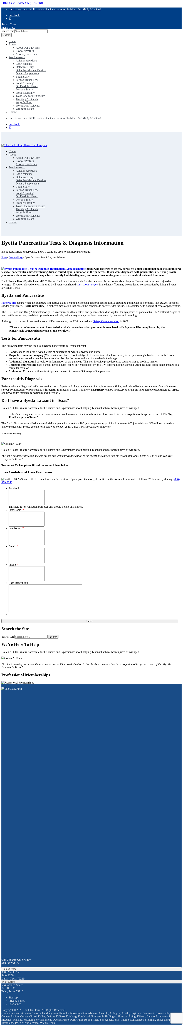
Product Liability (25, 92)
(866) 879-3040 (10, 962)
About (12, 44)
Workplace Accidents (28, 105)
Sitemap (13, 997)
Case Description (18, 582)
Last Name (16, 528)
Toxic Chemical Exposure (30, 95)
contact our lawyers (87, 284)
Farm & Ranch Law (27, 79)
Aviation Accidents (26, 60)
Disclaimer (15, 1003)
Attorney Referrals (26, 54)
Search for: (7, 31)
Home (12, 41)
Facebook (14, 15)
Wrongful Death (25, 108)
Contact (13, 112)
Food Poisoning (25, 83)
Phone (14, 564)
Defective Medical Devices (31, 70)
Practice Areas (17, 57)
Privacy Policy (17, 1000)
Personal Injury (24, 89)
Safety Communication (106, 321)
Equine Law (23, 76)
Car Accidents (24, 63)
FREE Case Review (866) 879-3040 (22, 2)
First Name (16, 509)
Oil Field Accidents (27, 86)
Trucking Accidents (27, 99)
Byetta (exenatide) (75, 268)
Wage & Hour (24, 102)
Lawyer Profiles (25, 50)
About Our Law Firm (28, 47)
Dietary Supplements (27, 73)
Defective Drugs (25, 66)
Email (13, 546)
